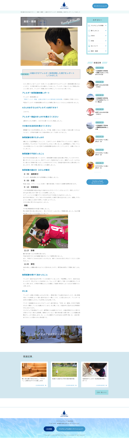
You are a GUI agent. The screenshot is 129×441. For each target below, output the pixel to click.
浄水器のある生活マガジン (28, 12)
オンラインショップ (100, 6)
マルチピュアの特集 (97, 25)
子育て (93, 36)
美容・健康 (40, 12)
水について (94, 46)
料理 (92, 41)
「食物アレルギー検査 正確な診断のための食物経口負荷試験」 (43, 99)
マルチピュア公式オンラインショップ (97, 182)
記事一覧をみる (102, 392)
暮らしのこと (95, 30)
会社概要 (49, 429)
